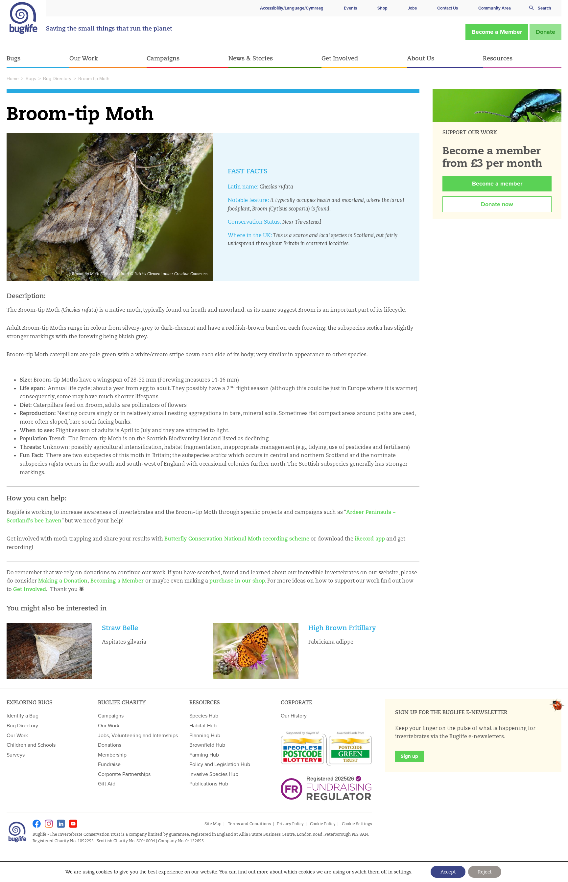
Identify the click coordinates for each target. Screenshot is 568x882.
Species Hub (203, 715)
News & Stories (250, 58)
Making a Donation (62, 580)
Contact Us (447, 8)
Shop (382, 8)
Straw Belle (120, 627)
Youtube (73, 824)
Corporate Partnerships (124, 774)
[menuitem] (38, 58)
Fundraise (109, 764)
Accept (448, 872)
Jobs (412, 8)
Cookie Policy (323, 823)
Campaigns (163, 58)
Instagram (49, 824)
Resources (497, 58)
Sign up (409, 756)
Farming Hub (204, 754)
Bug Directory (57, 78)
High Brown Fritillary (342, 627)
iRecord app (370, 538)
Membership (112, 754)
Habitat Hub (203, 725)
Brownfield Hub (207, 744)
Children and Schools (31, 744)
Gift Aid (106, 783)
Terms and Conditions (249, 823)
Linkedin (61, 824)
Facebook (37, 824)
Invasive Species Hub (213, 774)
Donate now (497, 204)
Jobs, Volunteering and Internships (138, 735)
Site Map (213, 823)
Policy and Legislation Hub (219, 764)
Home (13, 78)
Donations (109, 744)
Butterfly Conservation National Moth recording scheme (236, 538)
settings (402, 872)
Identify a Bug (22, 715)
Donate (545, 32)
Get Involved (339, 58)
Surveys (16, 754)
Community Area (494, 8)
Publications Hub (208, 783)
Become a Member (497, 32)
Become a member (497, 183)
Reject (484, 872)
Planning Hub (204, 735)
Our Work (83, 58)
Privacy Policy (290, 823)
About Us (420, 58)
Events (350, 8)
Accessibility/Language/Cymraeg (291, 8)
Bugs (13, 58)
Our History (294, 715)
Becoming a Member (117, 580)
